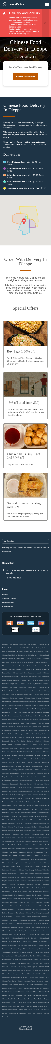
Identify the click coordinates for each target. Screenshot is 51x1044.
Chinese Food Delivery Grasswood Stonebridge (19, 920)
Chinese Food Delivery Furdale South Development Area (28, 931)
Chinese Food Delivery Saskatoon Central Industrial (19, 820)
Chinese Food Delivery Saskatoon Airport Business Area (29, 802)
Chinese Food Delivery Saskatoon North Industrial (29, 816)
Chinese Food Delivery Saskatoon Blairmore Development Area (24, 852)
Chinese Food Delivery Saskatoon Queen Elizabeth (29, 662)
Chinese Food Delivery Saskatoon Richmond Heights (20, 845)
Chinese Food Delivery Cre (20, 963)
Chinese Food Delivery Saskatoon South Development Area (28, 651)
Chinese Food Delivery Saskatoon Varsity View (19, 687)
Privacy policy (9, 548)
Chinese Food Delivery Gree (37, 1006)
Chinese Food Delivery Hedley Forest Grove (17, 1009)
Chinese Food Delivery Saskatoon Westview (26, 777)
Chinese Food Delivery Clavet (37, 974)
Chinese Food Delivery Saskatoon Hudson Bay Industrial (21, 895)
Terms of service (26, 548)
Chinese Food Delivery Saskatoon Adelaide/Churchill (19, 655)
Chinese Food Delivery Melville (12, 927)
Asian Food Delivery (35, 1013)
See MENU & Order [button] (25, 76)
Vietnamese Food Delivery (18, 1013)
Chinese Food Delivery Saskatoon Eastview (23, 705)
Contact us (7, 606)
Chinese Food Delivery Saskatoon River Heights (32, 841)
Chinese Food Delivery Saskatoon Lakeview (26, 752)
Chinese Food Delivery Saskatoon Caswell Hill (17, 791)
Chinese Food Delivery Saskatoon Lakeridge (26, 741)
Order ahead (8, 602)
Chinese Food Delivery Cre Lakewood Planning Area (20, 945)
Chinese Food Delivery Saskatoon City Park (22, 827)
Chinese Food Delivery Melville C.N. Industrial (32, 923)
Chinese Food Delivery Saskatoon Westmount (17, 769)
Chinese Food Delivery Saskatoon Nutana (34, 683)
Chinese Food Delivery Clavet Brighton (24, 966)
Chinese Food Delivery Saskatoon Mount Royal (32, 766)
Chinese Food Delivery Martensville (14, 999)
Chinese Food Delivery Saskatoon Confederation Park (20, 805)
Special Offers (9, 598)
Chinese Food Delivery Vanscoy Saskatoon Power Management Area (25, 981)
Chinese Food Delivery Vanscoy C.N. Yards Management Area (24, 984)
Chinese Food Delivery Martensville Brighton (31, 995)
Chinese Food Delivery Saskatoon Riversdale (27, 712)
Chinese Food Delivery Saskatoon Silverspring (17, 863)
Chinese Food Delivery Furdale (13, 934)
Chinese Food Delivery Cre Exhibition (24, 938)
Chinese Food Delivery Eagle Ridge (14, 977)
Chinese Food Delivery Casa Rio (27, 909)
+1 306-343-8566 (13, 578)
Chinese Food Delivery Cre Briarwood (34, 941)
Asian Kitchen (17, 4)
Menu (5, 594)
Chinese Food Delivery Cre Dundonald (36, 949)
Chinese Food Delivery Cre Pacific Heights (17, 952)
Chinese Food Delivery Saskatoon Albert (23, 906)
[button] (47, 4)
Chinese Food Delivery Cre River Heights (28, 956)
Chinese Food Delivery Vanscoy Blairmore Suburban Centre (22, 988)
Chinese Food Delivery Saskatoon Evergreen (25, 884)
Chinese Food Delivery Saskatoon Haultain (26, 673)
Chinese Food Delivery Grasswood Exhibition (31, 916)
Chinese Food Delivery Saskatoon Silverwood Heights (30, 891)
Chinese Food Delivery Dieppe (27, 1002)
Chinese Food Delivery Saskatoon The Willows (19, 644)
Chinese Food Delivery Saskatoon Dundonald (32, 787)
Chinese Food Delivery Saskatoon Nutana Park (19, 666)
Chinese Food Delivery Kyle (38, 977)
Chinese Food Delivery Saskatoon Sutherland (17, 855)
